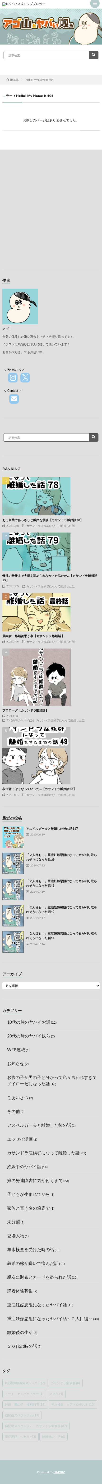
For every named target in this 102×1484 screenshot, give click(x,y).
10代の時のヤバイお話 (28, 1022)
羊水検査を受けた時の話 (30, 1249)
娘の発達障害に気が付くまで (35, 1180)
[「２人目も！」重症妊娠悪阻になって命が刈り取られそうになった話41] (13, 942)
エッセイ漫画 (20, 1139)
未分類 (13, 1221)
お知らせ (15, 1063)
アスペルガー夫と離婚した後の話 (39, 1125)
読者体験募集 (20, 1290)
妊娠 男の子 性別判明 (25, 1404)
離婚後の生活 (20, 1332)
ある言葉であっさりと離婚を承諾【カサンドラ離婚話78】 (42, 520)
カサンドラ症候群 (65, 1383)
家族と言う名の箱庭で (28, 1208)
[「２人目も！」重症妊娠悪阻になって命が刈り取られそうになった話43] (13, 889)
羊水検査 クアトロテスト (73, 1404)
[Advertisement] (51, 210)
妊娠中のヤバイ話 (24, 1166)
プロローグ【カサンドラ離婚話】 (25, 710)
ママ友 (56, 1394)
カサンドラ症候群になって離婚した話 (50, 525)
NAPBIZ (59, 1472)
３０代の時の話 (22, 1346)
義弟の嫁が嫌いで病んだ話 (32, 1263)
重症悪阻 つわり (20, 1437)
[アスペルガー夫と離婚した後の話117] (13, 837)
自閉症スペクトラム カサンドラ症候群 (36, 1426)
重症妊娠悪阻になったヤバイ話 (37, 1304)
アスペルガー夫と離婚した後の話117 (52, 828)
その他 (13, 1111)
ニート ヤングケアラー (24, 1394)
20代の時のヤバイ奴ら (20, 720)
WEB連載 (16, 1049)
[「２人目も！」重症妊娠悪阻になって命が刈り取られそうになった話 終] (13, 863)
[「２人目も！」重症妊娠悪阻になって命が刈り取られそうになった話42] (13, 915)
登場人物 (15, 1235)
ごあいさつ (17, 1097)
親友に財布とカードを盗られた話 (39, 1277)
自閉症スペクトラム (22, 1415)
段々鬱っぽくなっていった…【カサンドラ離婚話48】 (39, 789)
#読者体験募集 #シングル (25, 1383)
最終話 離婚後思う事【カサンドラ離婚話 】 (33, 636)
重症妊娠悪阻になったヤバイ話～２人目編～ (50, 1318)
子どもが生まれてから (28, 1194)
